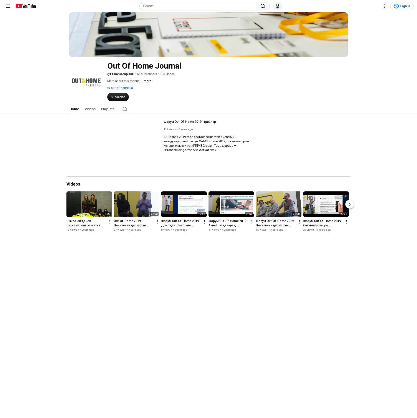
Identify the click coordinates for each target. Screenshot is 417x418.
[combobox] (199, 6)
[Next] (349, 204)
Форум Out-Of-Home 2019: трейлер (190, 121)
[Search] (263, 6)
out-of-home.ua (121, 88)
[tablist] (208, 109)
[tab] (74, 109)
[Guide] (7, 6)
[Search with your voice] (277, 6)
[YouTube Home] (25, 6)
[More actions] (110, 221)
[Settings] (384, 6)
